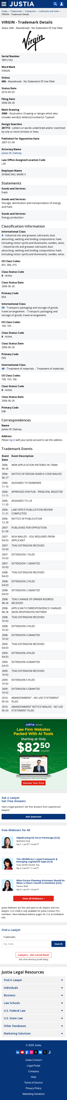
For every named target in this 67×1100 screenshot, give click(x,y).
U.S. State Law (13, 1018)
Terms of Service (33, 1082)
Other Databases (15, 1026)
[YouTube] (22, 1052)
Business (9, 995)
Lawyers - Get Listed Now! (33, 954)
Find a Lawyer (11, 930)
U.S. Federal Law (14, 1010)
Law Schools (12, 1003)
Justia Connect (33, 1060)
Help (33, 1077)
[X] (45, 1052)
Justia (4, 11)
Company (33, 1071)
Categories (30, 11)
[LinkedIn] (18, 1052)
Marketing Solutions (17, 1033)
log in (12, 440)
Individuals (11, 988)
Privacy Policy (33, 1088)
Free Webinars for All (16, 830)
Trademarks (16, 11)
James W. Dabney (12, 153)
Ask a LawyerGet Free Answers (14, 799)
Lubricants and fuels (49, 11)
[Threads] (36, 1052)
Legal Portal (33, 1065)
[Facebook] (27, 1052)
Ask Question (33, 816)
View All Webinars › (33, 898)
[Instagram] (31, 1052)
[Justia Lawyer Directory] (49, 1052)
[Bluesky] (40, 1052)
